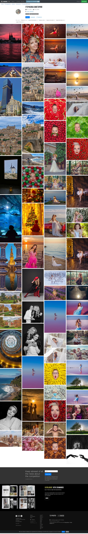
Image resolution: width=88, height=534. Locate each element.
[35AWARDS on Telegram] (21, 516)
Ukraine (13, 4)
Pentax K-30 (42, 20)
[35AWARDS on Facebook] (16, 516)
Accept (63, 531)
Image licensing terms (18, 525)
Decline (67, 531)
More (47, 498)
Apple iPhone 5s (20, 22)
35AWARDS (33, 17)
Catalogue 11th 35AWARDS (33, 1)
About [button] (13, 1)
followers (29, 9)
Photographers (8, 4)
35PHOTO (40, 17)
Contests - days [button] (20, 1)
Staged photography (34, 13)
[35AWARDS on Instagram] (19, 516)
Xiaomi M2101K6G (33, 20)
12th (9, 1)
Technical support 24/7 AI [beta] (57, 519)
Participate (84, 1)
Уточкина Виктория (26, 4)
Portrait (27, 13)
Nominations (32, 516)
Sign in (79, 1)
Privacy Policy (17, 523)
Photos (27, 17)
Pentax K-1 (24, 20)
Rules (31, 517)
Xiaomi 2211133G (50, 20)
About (31, 515)
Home (2, 4)
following (37, 9)
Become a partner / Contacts (54, 521)
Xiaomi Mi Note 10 (60, 20)
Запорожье (18, 4)
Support (33, 519)
